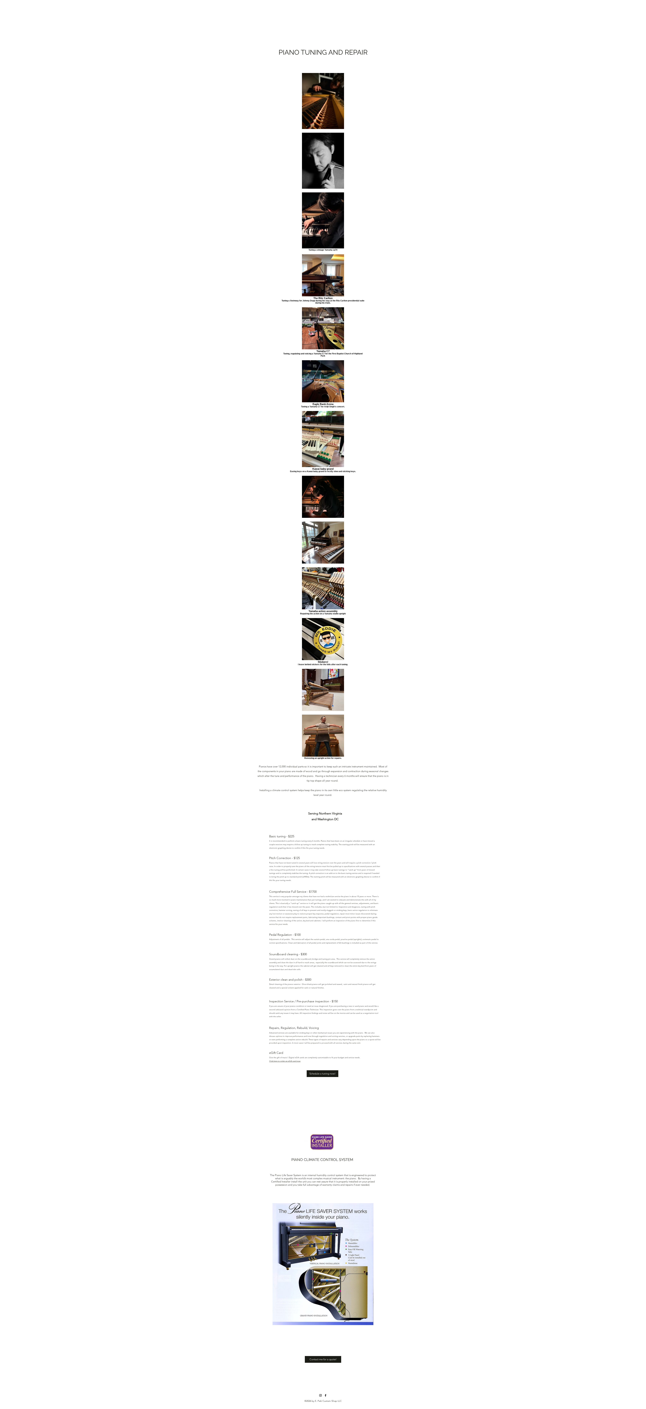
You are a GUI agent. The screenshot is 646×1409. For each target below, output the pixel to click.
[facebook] (325, 1395)
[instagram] (320, 1395)
